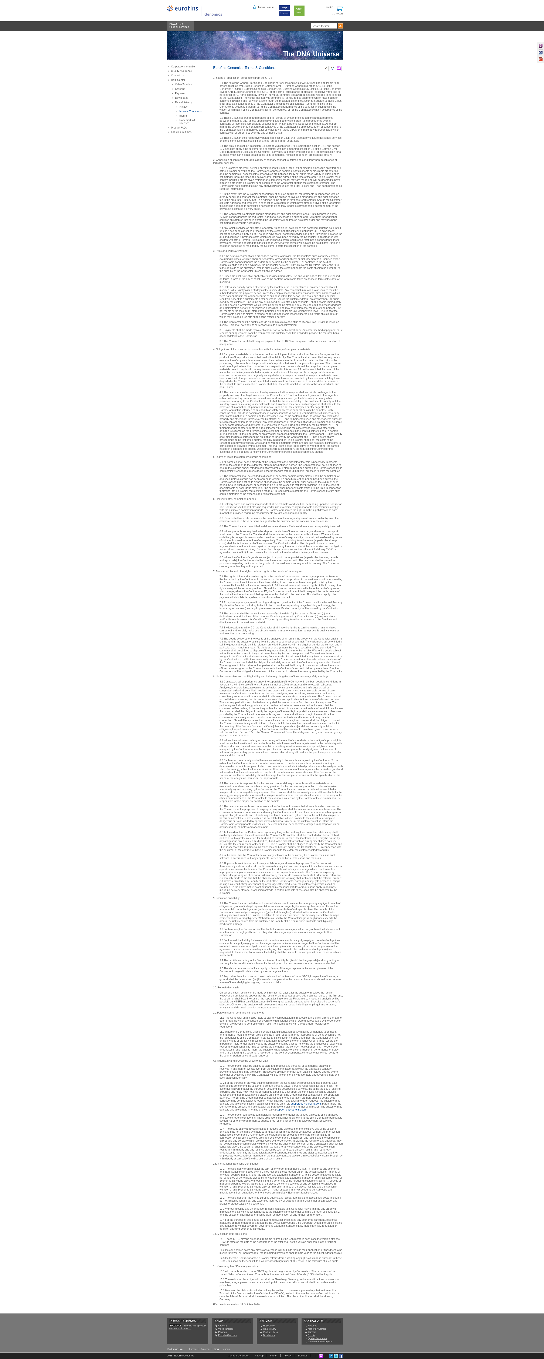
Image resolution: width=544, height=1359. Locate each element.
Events (311, 1335)
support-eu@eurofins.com (306, 1103)
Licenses (302, 1355)
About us (312, 1325)
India (216, 1349)
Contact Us (177, 75)
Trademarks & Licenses (187, 122)
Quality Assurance (181, 71)
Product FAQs (179, 127)
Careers (312, 1332)
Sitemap (259, 1355)
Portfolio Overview (227, 1335)
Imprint (183, 115)
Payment (180, 93)
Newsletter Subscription (320, 1341)
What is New (269, 1329)
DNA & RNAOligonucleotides (179, 26)
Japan (226, 1349)
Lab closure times (181, 132)
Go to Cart (337, 13)
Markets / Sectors (317, 1329)
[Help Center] (284, 10)
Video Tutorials (184, 84)
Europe (193, 1349)
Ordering (180, 88)
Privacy (183, 106)
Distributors (269, 1335)
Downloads (181, 97)
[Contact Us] (284, 15)
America (205, 1349)
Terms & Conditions (190, 111)
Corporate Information (183, 66)
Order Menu (299, 10)
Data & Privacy (183, 102)
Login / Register (266, 7)
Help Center (178, 80)
